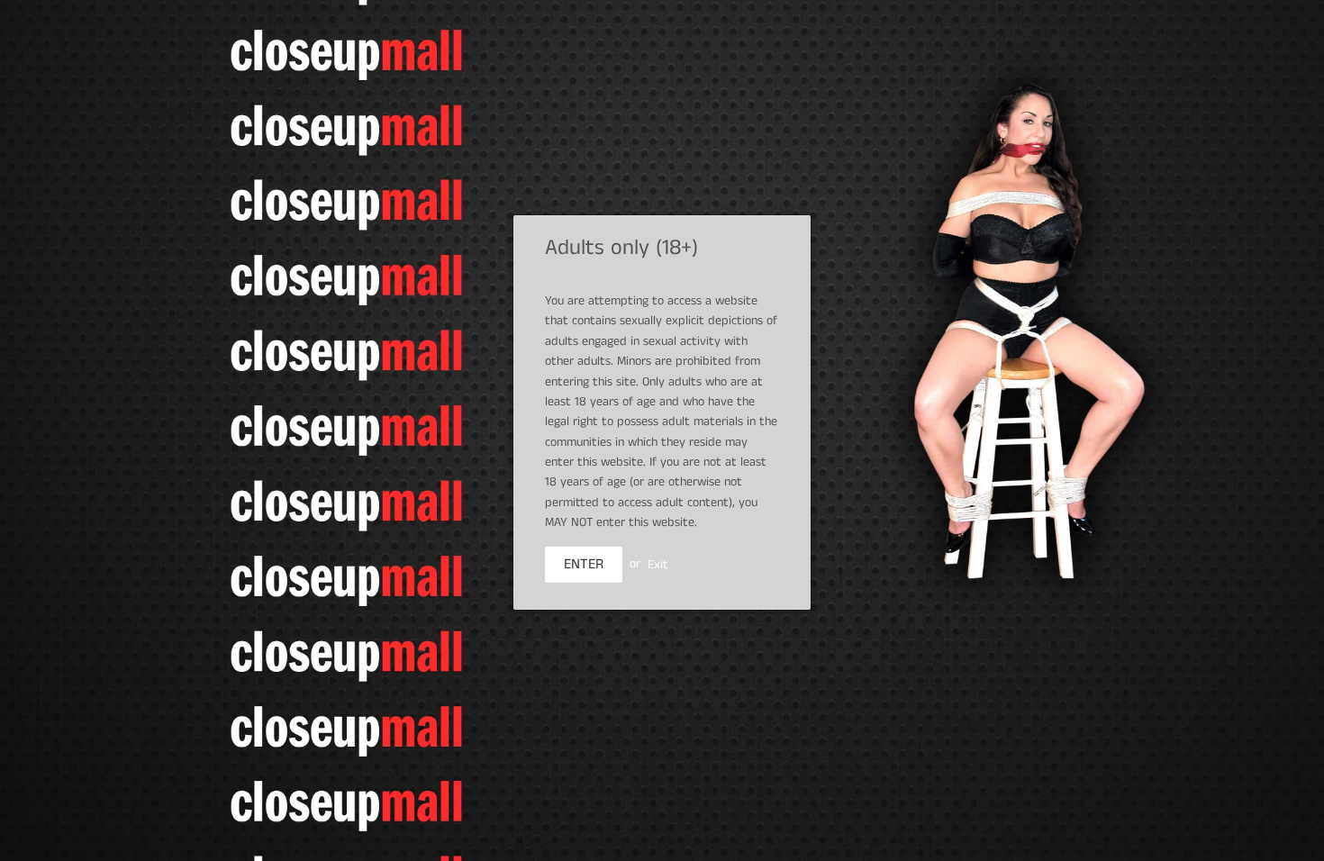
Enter (583, 564)
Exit (658, 564)
